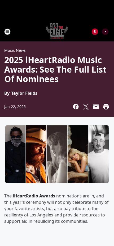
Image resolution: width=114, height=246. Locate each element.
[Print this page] (106, 106)
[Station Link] (57, 31)
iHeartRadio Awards (34, 196)
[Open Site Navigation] (7, 32)
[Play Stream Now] (105, 32)
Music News (15, 50)
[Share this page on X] (86, 106)
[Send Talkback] (95, 32)
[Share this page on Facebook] (76, 106)
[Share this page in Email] (96, 106)
